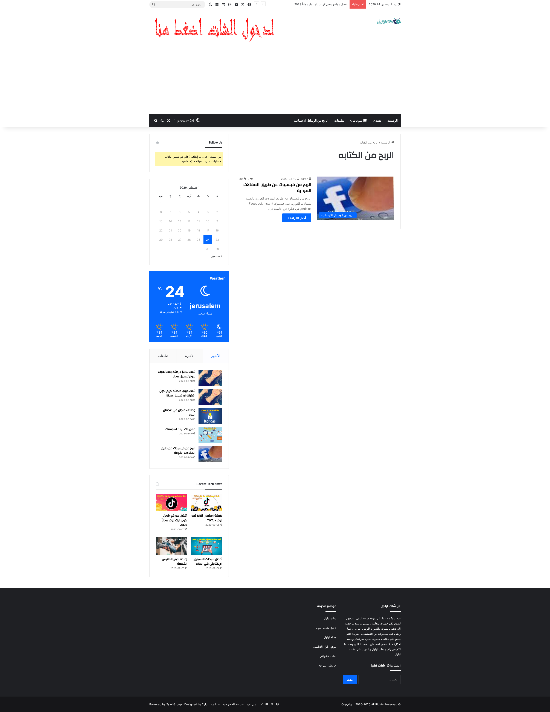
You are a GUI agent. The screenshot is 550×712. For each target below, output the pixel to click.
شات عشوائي (328, 656)
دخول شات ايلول (326, 627)
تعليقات (163, 356)
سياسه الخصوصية (233, 704)
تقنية (378, 120)
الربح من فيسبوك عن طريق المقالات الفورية (277, 188)
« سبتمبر (217, 256)
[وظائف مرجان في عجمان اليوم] (210, 416)
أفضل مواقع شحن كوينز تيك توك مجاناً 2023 (174, 520)
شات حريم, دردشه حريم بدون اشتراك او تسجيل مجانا (177, 393)
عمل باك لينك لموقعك (180, 429)
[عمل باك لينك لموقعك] (210, 435)
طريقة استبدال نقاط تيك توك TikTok (206, 518)
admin (304, 178)
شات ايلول (330, 618)
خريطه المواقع (327, 665)
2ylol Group (174, 704)
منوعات (358, 120)
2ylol (205, 704)
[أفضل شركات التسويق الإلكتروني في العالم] (206, 546)
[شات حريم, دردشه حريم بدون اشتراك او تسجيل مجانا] (210, 397)
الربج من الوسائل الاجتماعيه (311, 120)
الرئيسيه (392, 120)
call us (215, 704)
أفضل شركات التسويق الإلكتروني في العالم (321, 4)
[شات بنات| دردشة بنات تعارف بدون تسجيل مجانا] (210, 378)
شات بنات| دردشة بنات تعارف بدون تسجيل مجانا (176, 374)
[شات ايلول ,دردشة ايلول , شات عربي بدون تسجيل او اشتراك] (389, 21)
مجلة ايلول (330, 637)
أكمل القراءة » (297, 218)
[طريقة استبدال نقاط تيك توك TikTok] (206, 502)
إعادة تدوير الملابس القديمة (174, 561)
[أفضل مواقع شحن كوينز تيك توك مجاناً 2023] (171, 502)
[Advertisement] (275, 82)
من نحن (251, 704)
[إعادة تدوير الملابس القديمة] (171, 546)
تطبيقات (339, 120)
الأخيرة (189, 356)
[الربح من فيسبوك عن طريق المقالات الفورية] (210, 454)
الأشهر (215, 356)
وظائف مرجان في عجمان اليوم (179, 412)
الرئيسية (386, 142)
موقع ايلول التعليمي (324, 646)
